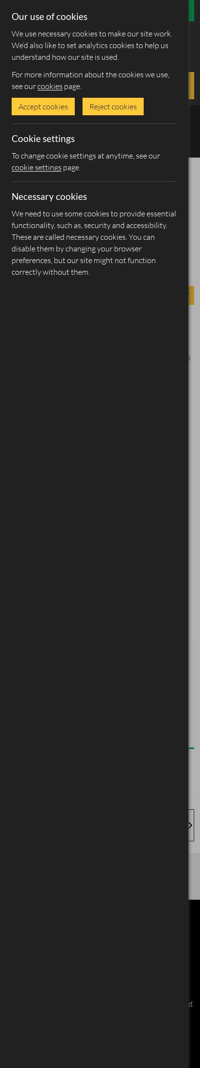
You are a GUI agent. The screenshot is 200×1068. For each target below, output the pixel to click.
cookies (50, 86)
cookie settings (37, 167)
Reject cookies (113, 106)
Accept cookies (43, 106)
